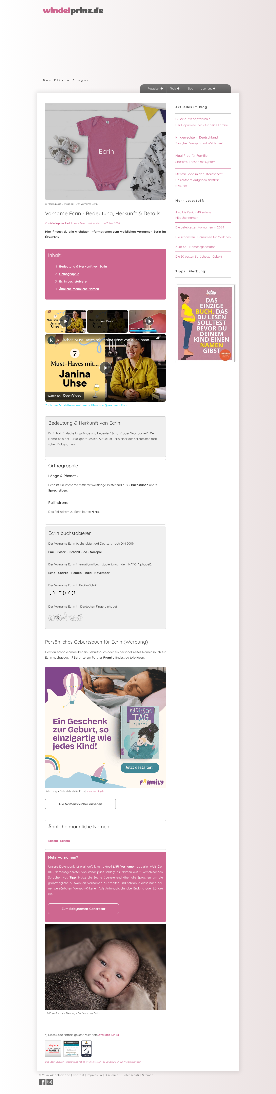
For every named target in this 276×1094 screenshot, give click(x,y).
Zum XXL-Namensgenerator (195, 247)
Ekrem (65, 841)
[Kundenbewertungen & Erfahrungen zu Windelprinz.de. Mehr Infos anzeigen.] (71, 1056)
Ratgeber (153, 88)
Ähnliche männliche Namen (79, 289)
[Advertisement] (138, 45)
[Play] (149, 321)
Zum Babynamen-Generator (83, 909)
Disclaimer (112, 1075)
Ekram (53, 841)
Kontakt (78, 1075)
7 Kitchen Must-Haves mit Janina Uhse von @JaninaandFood (105, 339)
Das (93, 1061)
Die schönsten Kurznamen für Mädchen (203, 237)
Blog (190, 88)
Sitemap (148, 1075)
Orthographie (69, 274)
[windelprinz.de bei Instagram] (49, 1084)
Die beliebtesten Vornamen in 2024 (199, 227)
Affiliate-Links (108, 1035)
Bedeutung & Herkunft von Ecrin (83, 266)
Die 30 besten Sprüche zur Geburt (198, 256)
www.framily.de (95, 791)
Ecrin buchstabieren (73, 281)
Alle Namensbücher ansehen (80, 804)
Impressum (94, 1075)
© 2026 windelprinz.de (54, 1075)
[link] (51, 340)
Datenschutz (130, 1075)
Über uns (206, 88)
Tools (173, 88)
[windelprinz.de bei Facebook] (42, 1084)
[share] (157, 338)
